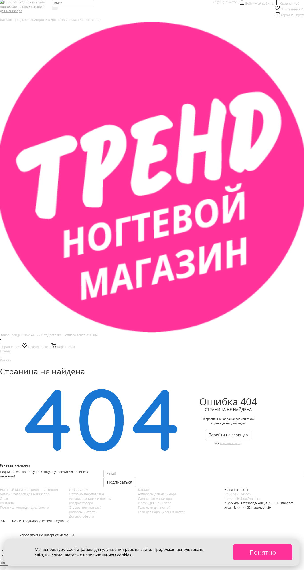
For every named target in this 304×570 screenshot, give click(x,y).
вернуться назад (231, 443)
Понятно (262, 552)
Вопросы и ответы (83, 512)
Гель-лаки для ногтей (154, 507)
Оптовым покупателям (86, 494)
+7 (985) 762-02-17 (226, 2)
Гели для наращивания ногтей (161, 512)
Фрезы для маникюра (154, 503)
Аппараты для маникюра (157, 494)
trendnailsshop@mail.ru (242, 498)
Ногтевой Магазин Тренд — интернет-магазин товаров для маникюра (29, 491)
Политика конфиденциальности (24, 507)
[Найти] (55, 8)
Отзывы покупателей (85, 507)
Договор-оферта (81, 516)
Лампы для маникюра (155, 498)
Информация (79, 489)
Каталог (144, 489)
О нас (4, 498)
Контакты (7, 503)
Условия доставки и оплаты (90, 498)
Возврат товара (81, 503)
